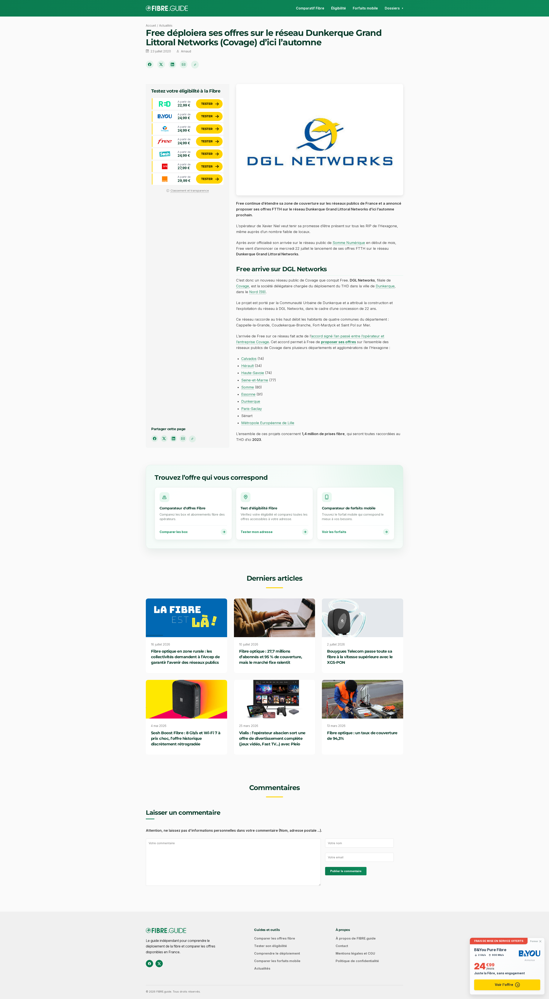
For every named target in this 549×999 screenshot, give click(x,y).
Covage (242, 286)
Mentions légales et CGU (355, 953)
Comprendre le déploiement (277, 953)
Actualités (165, 25)
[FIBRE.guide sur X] (159, 963)
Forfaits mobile (365, 8)
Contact (342, 946)
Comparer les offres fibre (274, 938)
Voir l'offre (504, 984)
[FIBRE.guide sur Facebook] (149, 963)
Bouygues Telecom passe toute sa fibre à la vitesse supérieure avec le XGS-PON (360, 657)
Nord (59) (257, 292)
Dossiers (392, 8)
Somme (247, 387)
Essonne (248, 394)
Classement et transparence (189, 190)
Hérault (247, 366)
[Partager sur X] (161, 64)
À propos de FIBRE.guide (356, 938)
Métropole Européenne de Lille (267, 423)
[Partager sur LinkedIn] (172, 64)
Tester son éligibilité (270, 946)
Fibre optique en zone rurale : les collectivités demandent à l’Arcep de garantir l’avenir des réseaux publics (185, 657)
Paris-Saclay (251, 409)
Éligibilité (338, 8)
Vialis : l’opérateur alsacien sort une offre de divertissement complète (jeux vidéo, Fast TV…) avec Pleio (272, 738)
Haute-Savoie (252, 373)
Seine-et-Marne (254, 380)
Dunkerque (385, 286)
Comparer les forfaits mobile (277, 961)
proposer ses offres (338, 342)
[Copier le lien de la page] (195, 65)
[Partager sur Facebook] (150, 64)
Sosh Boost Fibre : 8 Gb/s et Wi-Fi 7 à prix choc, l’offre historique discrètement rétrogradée (185, 738)
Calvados (248, 358)
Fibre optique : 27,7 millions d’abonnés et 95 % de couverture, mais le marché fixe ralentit (270, 657)
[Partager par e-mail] (183, 64)
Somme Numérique (349, 243)
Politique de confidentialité (357, 961)
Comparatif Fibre (310, 8)
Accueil (151, 25)
